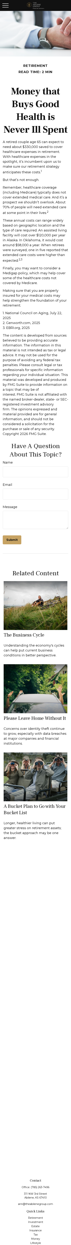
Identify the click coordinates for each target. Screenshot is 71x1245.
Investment (35, 1222)
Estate (35, 1226)
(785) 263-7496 (40, 1187)
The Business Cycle (24, 635)
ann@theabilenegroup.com (35, 1204)
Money (35, 1238)
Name (8, 462)
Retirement (35, 1217)
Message (10, 507)
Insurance (35, 1230)
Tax (35, 1234)
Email (7, 485)
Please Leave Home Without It (35, 718)
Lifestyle (35, 1243)
